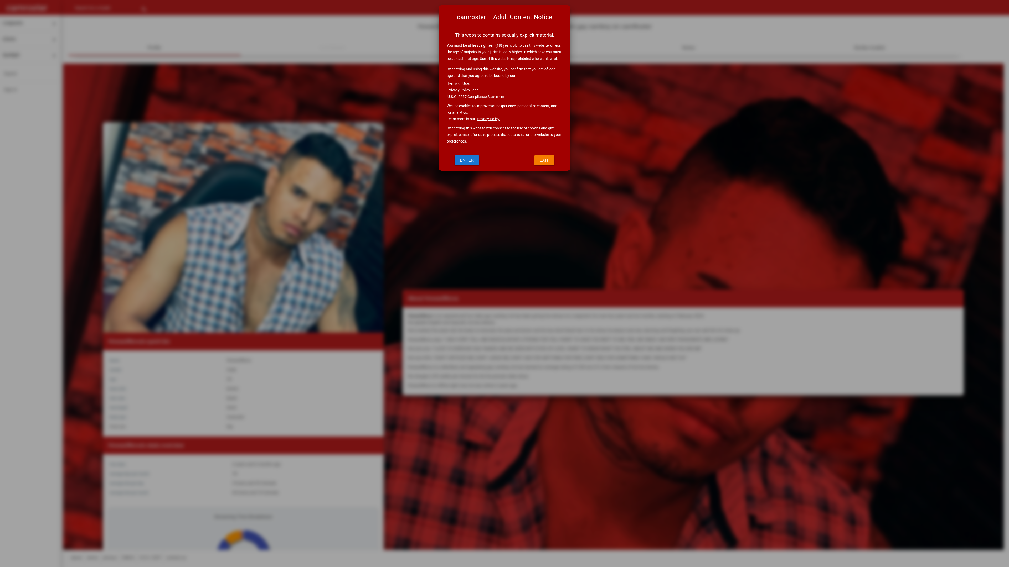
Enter (467, 160)
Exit (544, 160)
